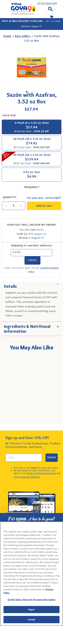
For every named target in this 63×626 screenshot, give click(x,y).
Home (7, 36)
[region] (31, 574)
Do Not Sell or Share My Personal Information (31, 599)
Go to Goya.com (47, 3)
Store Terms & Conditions (27, 477)
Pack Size (9, 116)
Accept (31, 619)
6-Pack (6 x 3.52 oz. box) (32, 127)
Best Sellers (22, 36)
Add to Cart (38, 416)
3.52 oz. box (31, 175)
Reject (31, 609)
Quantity (9, 197)
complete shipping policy (43, 270)
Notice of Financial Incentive (41, 473)
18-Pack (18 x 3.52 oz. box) (31, 143)
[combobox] (33, 406)
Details (31, 285)
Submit (51, 457)
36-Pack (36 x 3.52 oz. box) (26, 159)
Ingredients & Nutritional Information (31, 328)
